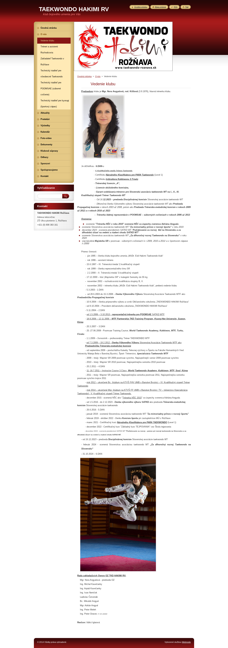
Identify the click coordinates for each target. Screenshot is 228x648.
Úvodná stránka (84, 76)
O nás (97, 76)
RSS (175, 7)
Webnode (186, 642)
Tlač (187, 7)
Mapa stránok (160, 7)
